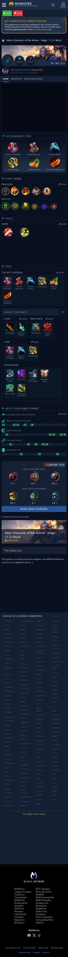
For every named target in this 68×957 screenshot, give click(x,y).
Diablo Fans (41, 911)
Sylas (38, 803)
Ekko (7, 746)
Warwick (56, 727)
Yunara (55, 761)
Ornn (38, 665)
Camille (8, 712)
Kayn (23, 701)
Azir (7, 678)
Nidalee (40, 638)
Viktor (55, 715)
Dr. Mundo (10, 737)
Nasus (39, 625)
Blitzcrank (9, 691)
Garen (8, 784)
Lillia (23, 739)
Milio (23, 785)
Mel (22, 781)
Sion (38, 774)
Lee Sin (24, 731)
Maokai (24, 773)
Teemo (55, 644)
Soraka (39, 795)
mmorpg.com (42, 903)
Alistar (8, 638)
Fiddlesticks (10, 763)
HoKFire (39, 922)
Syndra (55, 621)
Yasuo (55, 748)
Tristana (56, 653)
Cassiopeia (10, 716)
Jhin (22, 659)
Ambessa (9, 642)
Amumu (8, 646)
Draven (8, 742)
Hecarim (9, 805)
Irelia (23, 633)
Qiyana (39, 682)
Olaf (38, 657)
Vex (54, 702)
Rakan (39, 691)
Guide (5, 79)
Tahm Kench (55, 626)
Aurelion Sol (9, 669)
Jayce (23, 654)
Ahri (7, 625)
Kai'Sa (23, 671)
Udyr (54, 676)
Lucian (24, 752)
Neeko (39, 633)
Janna (23, 642)
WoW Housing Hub (45, 897)
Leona (23, 735)
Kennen (24, 705)
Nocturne (40, 646)
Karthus (24, 684)
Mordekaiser (27, 797)
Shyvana (40, 765)
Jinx (22, 663)
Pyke (38, 678)
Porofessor (19, 894)
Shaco (39, 757)
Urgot (55, 681)
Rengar (39, 719)
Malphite (25, 764)
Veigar (55, 693)
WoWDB (40, 894)
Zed (54, 778)
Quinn (39, 687)
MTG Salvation (43, 889)
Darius (8, 729)
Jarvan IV (25, 646)
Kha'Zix (24, 709)
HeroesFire (19, 920)
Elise (7, 750)
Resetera (18, 911)
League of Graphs (22, 892)
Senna (39, 744)
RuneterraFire (20, 903)
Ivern (23, 638)
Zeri (54, 782)
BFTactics (19, 922)
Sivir (38, 778)
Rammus (40, 695)
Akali (7, 629)
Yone (54, 753)
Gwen (7, 801)
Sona (38, 791)
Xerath (55, 740)
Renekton (40, 715)
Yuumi (55, 765)
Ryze (38, 731)
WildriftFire (19, 900)
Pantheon (40, 670)
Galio (7, 775)
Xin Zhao (56, 744)
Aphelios (9, 659)
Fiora (7, 767)
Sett (38, 753)
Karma (24, 680)
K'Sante (24, 667)
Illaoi (23, 629)
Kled (23, 718)
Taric (54, 640)
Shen (38, 761)
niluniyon (37, 70)
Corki (7, 725)
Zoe (54, 795)
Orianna (40, 661)
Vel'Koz (55, 698)
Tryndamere (58, 661)
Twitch (55, 672)
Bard (7, 682)
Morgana (25, 801)
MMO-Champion (43, 900)
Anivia (8, 650)
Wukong (56, 731)
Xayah (55, 736)
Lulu (23, 756)
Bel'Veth (9, 687)
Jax (22, 650)
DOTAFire (19, 908)
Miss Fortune (24, 791)
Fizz (6, 771)
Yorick (55, 757)
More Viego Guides (33, 79)
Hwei (23, 625)
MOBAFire (19, 889)
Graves (8, 797)
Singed (39, 770)
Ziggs (54, 786)
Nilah (38, 642)
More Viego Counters (34, 508)
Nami (38, 621)
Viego (54, 710)
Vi (53, 706)
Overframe (41, 914)
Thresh (55, 648)
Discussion (16, 79)
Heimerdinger (27, 621)
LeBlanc (24, 726)
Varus (55, 685)
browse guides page (42, 29)
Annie (7, 654)
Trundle (55, 657)
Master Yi (25, 777)
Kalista (24, 676)
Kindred (24, 714)
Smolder (40, 786)
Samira (39, 736)
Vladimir (56, 719)
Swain (39, 799)
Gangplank (10, 780)
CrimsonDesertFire (44, 920)
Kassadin (25, 688)
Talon (54, 636)
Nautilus (40, 629)
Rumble (39, 727)
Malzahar (25, 769)
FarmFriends (20, 914)
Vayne (55, 689)
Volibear (56, 723)
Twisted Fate (55, 667)
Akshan (8, 633)
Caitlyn (8, 708)
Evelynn (8, 754)
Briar (7, 704)
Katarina (25, 692)
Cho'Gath (9, 720)
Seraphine (41, 748)
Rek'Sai (39, 699)
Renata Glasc (39, 709)
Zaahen (55, 770)
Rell (38, 704)
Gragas (8, 792)
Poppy (39, 674)
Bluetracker (41, 906)
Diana (7, 733)
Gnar (7, 788)
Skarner (40, 782)
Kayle (23, 697)
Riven (38, 723)
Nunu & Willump (40, 652)
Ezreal (8, 759)
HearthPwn (41, 908)
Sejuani (39, 740)
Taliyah (55, 632)
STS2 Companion (44, 917)
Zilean (55, 791)
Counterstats (20, 897)
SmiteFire (19, 906)
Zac (54, 774)
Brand (8, 695)
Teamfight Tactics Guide (34, 814)
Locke (23, 747)
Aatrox (8, 621)
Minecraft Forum (43, 892)
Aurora (8, 674)
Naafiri (24, 805)
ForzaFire (18, 917)
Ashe (7, 663)
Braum (8, 699)
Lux (22, 760)
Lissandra (25, 743)
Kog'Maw (25, 722)
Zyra (54, 799)
